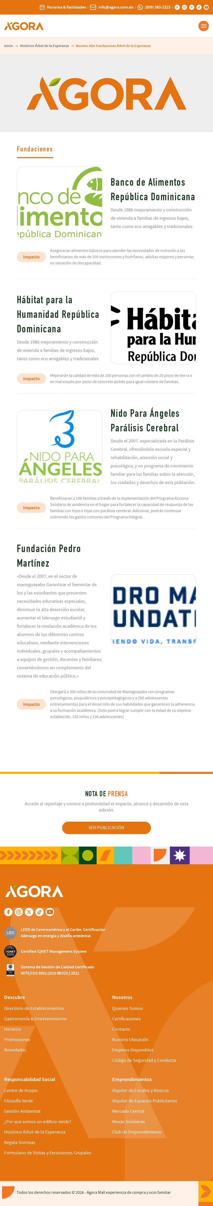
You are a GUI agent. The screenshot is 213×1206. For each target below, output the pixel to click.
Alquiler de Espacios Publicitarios (144, 1101)
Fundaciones (35, 149)
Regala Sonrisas (19, 1142)
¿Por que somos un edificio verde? (37, 1122)
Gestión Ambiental (22, 1111)
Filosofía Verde (18, 1101)
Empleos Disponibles (133, 1050)
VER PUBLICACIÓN (106, 828)
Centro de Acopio (21, 1091)
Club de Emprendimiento (136, 1132)
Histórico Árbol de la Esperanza (44, 45)
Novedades (15, 1050)
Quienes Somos (127, 1008)
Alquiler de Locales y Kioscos (140, 1091)
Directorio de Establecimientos (34, 1008)
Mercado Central (128, 1111)
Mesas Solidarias (128, 1122)
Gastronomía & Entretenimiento (35, 1019)
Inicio (8, 45)
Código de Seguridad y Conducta (144, 1060)
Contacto (121, 1029)
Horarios (12, 1029)
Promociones (17, 1040)
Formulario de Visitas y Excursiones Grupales (47, 1153)
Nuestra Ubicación (130, 1040)
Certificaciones (126, 1019)
